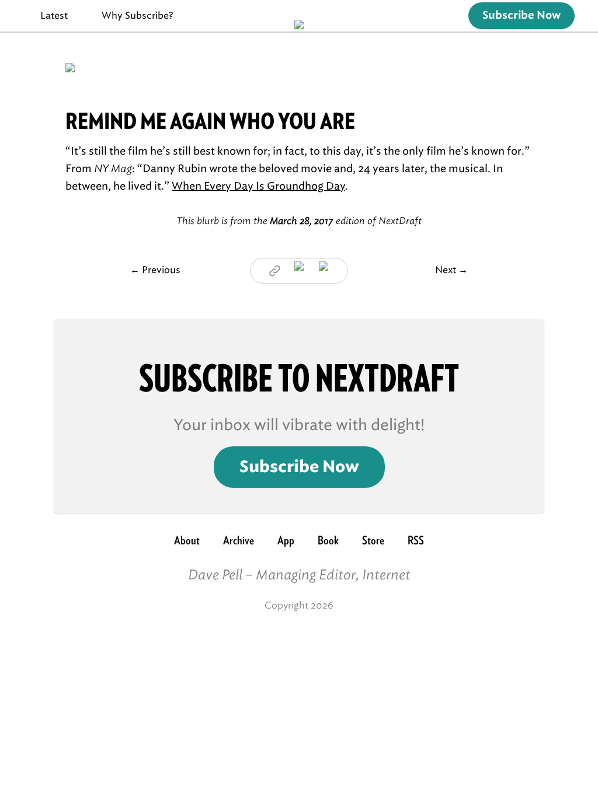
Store (373, 540)
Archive (238, 540)
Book (328, 540)
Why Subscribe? (137, 15)
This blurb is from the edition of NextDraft (299, 220)
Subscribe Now (521, 16)
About (187, 540)
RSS (416, 540)
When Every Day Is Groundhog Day (258, 186)
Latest (54, 15)
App (285, 540)
